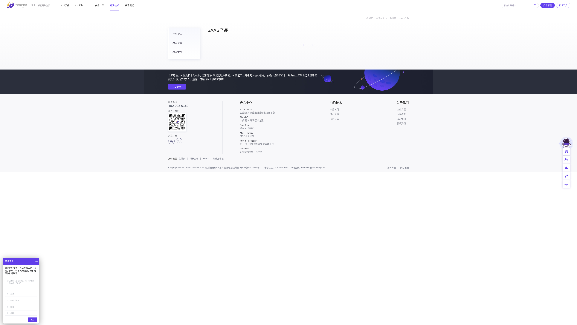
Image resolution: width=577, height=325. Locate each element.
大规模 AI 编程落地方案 (252, 119)
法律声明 (391, 167)
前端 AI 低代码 (247, 127)
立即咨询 (177, 86)
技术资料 (177, 43)
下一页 (313, 45)
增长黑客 (194, 158)
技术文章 (177, 52)
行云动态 (401, 114)
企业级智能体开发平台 (251, 150)
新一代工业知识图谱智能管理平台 (257, 142)
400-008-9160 (178, 106)
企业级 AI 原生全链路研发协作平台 (257, 111)
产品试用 (392, 18)
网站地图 (404, 167)
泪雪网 (182, 158)
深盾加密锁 (218, 158)
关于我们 (129, 5)
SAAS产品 (404, 18)
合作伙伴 (99, 5)
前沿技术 (114, 5)
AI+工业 (79, 5)
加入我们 (401, 119)
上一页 (303, 45)
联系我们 (401, 123)
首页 (371, 18)
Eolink (206, 158)
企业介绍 (401, 109)
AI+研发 (65, 5)
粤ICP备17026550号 (249, 167)
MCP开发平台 (247, 134)
